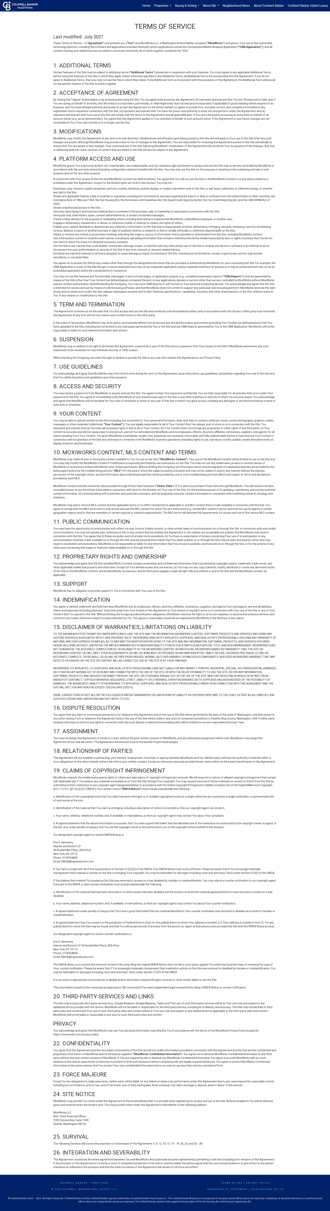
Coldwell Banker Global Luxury (308, 5)
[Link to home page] (22, 5)
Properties (163, 7)
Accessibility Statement (227, 1189)
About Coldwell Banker (269, 5)
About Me (211, 7)
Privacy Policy (258, 1183)
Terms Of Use (232, 1183)
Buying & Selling (187, 7)
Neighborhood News (236, 5)
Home (146, 5)
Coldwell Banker (73, 1183)
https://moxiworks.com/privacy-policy (76, 1034)
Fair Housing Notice (267, 1189)
